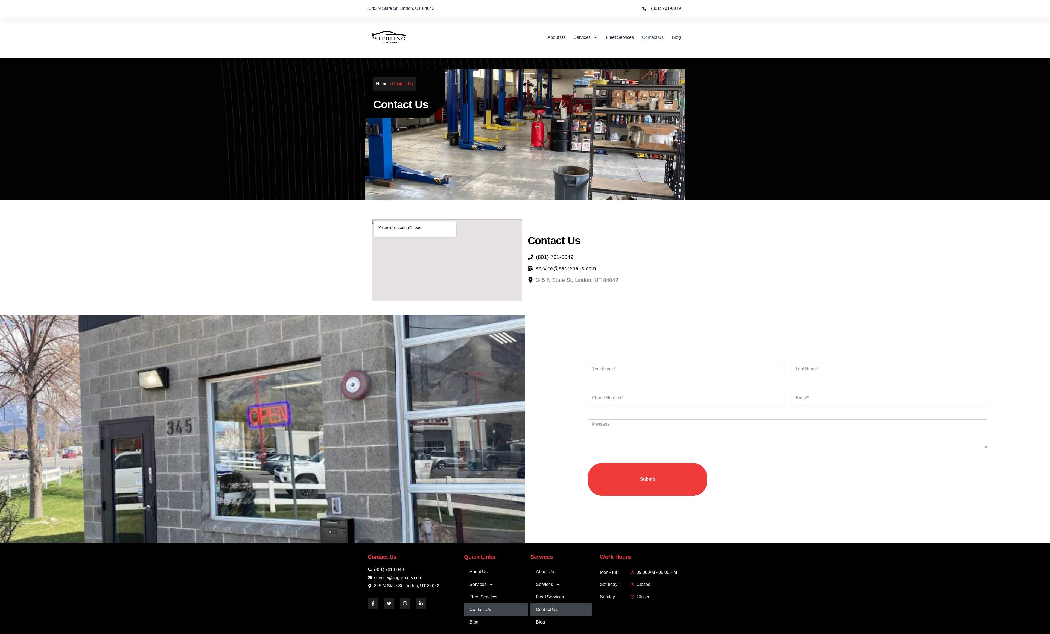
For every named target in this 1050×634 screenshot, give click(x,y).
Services (582, 37)
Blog (676, 37)
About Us (556, 37)
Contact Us (653, 37)
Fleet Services (620, 37)
